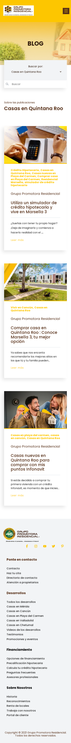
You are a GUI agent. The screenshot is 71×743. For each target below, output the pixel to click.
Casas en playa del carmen (30, 435)
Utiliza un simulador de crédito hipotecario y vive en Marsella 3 (34, 207)
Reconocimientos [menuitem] (18, 701)
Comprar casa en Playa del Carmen (34, 177)
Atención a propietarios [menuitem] (22, 582)
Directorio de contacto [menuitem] (22, 578)
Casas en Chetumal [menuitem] (20, 625)
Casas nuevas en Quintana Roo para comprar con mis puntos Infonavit (30, 462)
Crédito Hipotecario (25, 170)
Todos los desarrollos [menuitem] (21, 602)
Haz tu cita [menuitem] (14, 573)
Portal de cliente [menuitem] (17, 715)
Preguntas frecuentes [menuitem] (21, 672)
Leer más (17, 240)
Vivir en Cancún (22, 307)
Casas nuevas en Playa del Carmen (33, 174)
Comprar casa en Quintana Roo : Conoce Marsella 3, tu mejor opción (34, 334)
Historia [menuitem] (12, 697)
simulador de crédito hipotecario (32, 183)
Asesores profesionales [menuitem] (22, 677)
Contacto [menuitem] (13, 568)
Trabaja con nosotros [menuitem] (21, 710)
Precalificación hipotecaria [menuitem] (25, 663)
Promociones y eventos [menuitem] (22, 639)
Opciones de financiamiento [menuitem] (26, 658)
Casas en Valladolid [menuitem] (20, 620)
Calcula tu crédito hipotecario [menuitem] (27, 668)
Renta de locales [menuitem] (18, 706)
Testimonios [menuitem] (15, 634)
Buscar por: (35, 66)
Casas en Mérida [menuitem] (18, 606)
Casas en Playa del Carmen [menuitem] (25, 616)
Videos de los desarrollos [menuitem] (23, 630)
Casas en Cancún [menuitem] (19, 611)
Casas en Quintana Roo (29, 309)
